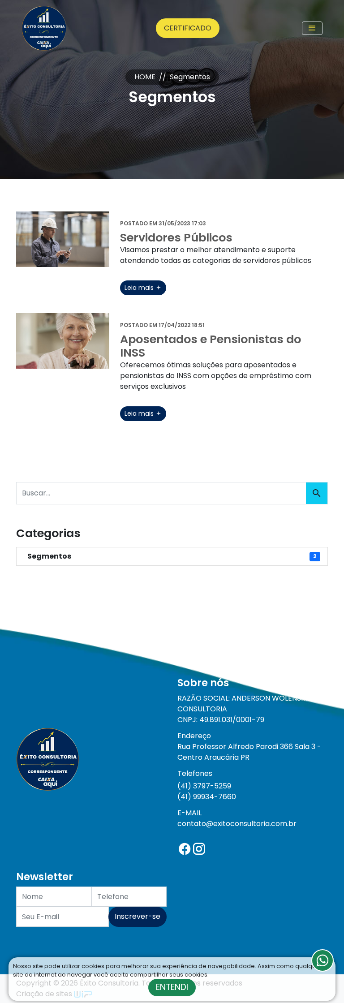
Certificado (187, 28)
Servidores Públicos (176, 237)
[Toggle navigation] (312, 28)
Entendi (172, 987)
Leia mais (140, 287)
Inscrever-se (137, 916)
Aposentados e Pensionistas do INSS (210, 346)
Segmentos (190, 77)
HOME (144, 77)
